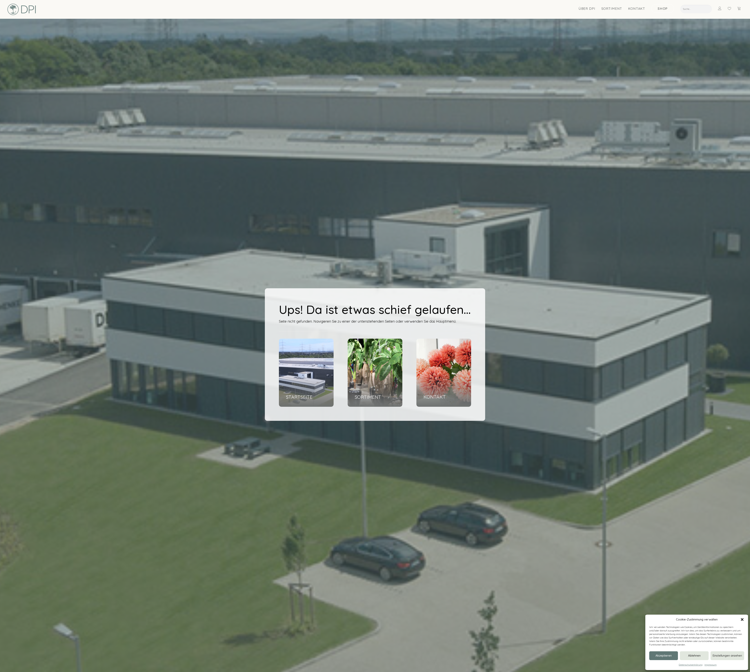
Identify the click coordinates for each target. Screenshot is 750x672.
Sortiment (611, 8)
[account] (722, 8)
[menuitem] (587, 8)
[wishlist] (731, 8)
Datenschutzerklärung (691, 664)
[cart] (739, 8)
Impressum (710, 664)
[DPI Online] (22, 9)
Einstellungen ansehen (727, 655)
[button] (742, 619)
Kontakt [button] (636, 8)
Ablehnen (694, 655)
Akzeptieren (663, 655)
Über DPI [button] (587, 8)
